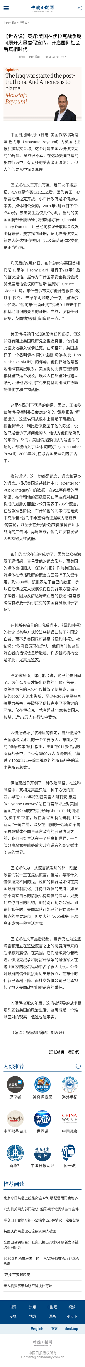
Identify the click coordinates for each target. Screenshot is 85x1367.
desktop (71, 1329)
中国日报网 (10, 22)
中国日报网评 (42, 1166)
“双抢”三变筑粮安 (16, 1275)
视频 (71, 1307)
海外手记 (70, 1097)
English (37, 1329)
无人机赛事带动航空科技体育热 (27, 1286)
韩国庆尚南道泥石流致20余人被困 (29, 1231)
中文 (54, 1329)
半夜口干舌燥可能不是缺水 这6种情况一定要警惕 (41, 1220)
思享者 (15, 1097)
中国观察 (70, 1131)
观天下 (72, 1316)
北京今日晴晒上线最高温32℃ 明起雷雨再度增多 (40, 1198)
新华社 (15, 1166)
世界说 (23, 22)
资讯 (32, 1307)
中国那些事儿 (15, 1131)
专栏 (13, 1316)
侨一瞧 (70, 1166)
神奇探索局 (42, 1097)
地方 (32, 1316)
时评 (13, 1307)
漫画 (52, 1316)
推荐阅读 (13, 1184)
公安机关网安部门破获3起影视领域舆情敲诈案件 (41, 1209)
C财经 (52, 1307)
